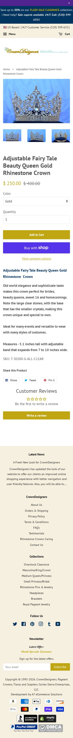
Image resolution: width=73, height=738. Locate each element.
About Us (36, 505)
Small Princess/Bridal (36, 581)
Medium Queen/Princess (37, 576)
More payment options (36, 258)
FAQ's (36, 527)
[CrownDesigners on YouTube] (58, 625)
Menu (12, 34)
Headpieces (37, 593)
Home (6, 69)
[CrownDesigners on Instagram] (41, 625)
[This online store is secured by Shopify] (47, 721)
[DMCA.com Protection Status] (50, 731)
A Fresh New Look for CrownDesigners (36, 462)
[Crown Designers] (27, 721)
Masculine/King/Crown (37, 570)
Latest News (36, 454)
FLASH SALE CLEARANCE (44, 10)
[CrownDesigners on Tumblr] (49, 625)
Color (7, 193)
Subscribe (60, 667)
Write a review (37, 415)
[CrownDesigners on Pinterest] (32, 625)
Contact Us (36, 545)
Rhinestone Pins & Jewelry (36, 587)
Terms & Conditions (36, 522)
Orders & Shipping (36, 510)
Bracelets (36, 598)
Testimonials (36, 533)
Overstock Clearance (36, 564)
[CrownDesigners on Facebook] (23, 625)
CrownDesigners (46, 679)
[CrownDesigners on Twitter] (15, 625)
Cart (67, 34)
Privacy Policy (36, 516)
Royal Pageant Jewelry (36, 604)
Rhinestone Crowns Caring (36, 539)
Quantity (9, 212)
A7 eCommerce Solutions (47, 694)
